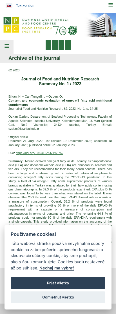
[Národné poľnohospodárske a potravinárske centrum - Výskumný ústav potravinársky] (58, 25)
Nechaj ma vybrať (56, 267)
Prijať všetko (58, 283)
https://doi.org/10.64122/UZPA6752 (39, 153)
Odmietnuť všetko (58, 297)
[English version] (7, 4)
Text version (25, 6)
